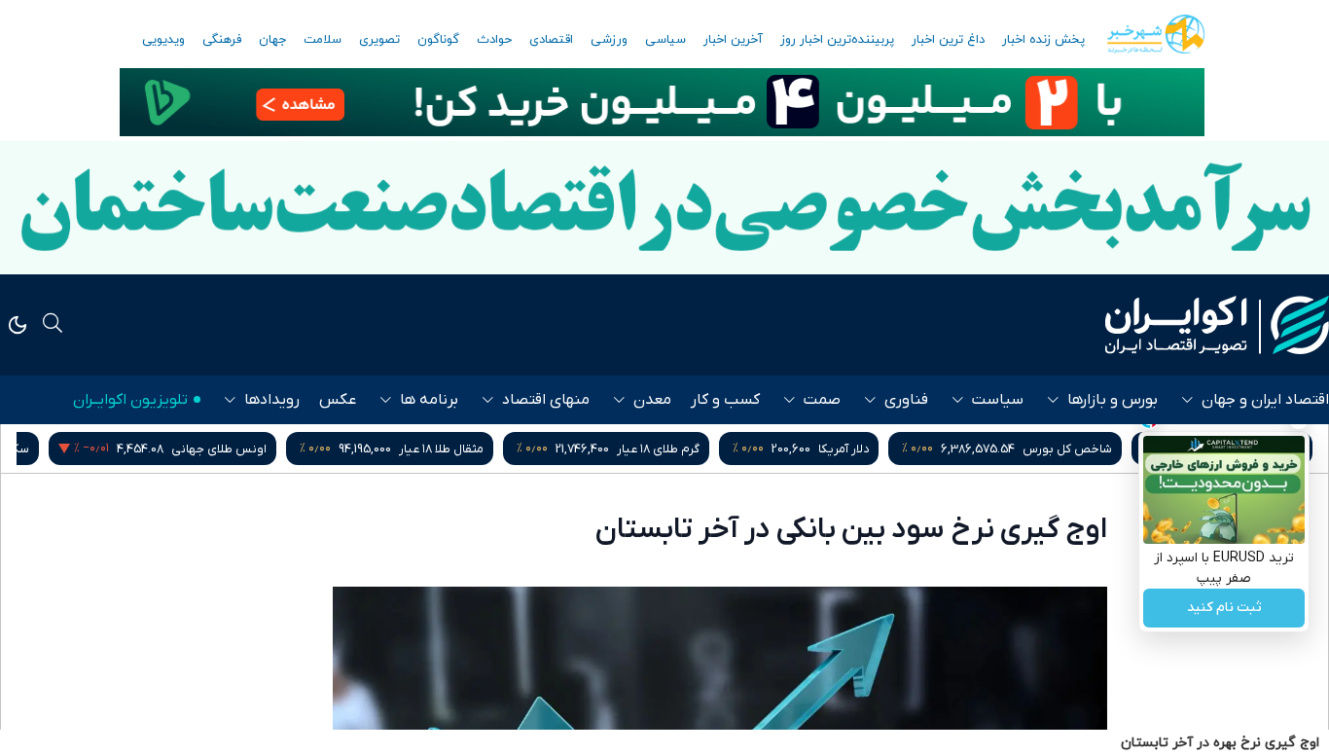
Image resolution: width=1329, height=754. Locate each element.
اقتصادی (551, 40)
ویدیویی (163, 40)
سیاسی (665, 40)
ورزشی (609, 40)
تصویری (379, 40)
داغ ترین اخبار (948, 40)
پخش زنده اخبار (1043, 40)
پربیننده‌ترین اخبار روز (837, 40)
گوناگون (438, 40)
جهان (272, 40)
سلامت (322, 40)
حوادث (494, 40)
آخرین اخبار (733, 40)
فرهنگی (221, 40)
